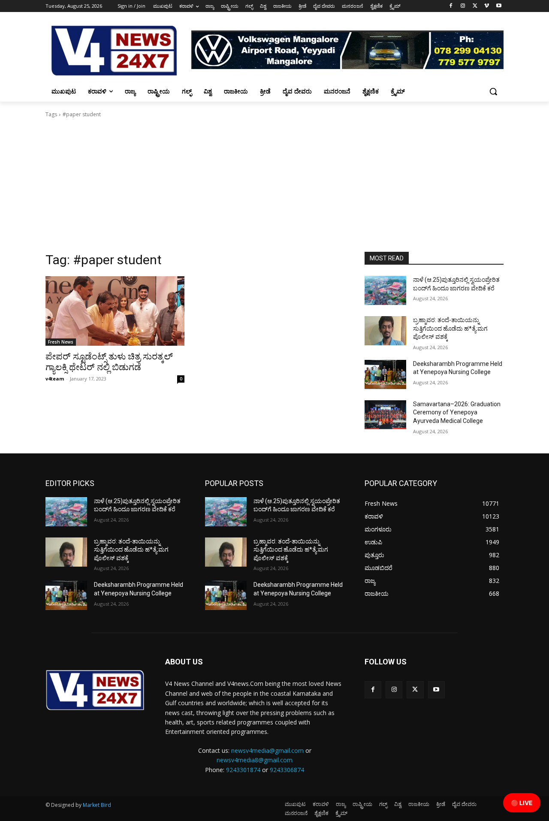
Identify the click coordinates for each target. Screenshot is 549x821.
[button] (493, 91)
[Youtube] (499, 6)
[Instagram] (463, 6)
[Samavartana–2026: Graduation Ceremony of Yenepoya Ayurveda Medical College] (385, 414)
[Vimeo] (487, 6)
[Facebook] (451, 6)
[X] (475, 6)
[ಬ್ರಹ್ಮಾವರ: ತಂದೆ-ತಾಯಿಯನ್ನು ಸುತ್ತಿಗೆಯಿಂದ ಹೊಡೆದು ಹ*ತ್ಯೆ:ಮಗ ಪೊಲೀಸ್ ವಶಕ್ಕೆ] (385, 330)
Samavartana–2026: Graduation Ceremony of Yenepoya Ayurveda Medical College (457, 412)
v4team (54, 378)
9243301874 (243, 770)
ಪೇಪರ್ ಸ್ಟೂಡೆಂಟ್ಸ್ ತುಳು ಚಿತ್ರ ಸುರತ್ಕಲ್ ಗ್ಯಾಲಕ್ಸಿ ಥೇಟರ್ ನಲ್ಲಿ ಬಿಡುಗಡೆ (109, 361)
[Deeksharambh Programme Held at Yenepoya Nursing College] (385, 374)
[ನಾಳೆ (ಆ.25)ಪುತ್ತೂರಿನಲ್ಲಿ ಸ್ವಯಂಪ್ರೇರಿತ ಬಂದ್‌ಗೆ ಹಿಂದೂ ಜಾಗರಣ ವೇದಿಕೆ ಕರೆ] (385, 290)
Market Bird (97, 805)
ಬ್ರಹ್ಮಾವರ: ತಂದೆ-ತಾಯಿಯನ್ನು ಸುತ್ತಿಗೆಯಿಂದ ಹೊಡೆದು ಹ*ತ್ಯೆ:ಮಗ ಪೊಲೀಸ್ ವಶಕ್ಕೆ (450, 328)
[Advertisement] (274, 187)
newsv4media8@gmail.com (255, 760)
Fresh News (60, 342)
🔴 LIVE (522, 802)
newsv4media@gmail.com (267, 750)
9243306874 (287, 770)
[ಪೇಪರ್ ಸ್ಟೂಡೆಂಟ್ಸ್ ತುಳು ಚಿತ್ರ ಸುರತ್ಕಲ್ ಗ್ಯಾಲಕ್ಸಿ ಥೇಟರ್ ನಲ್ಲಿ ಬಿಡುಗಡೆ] (114, 311)
